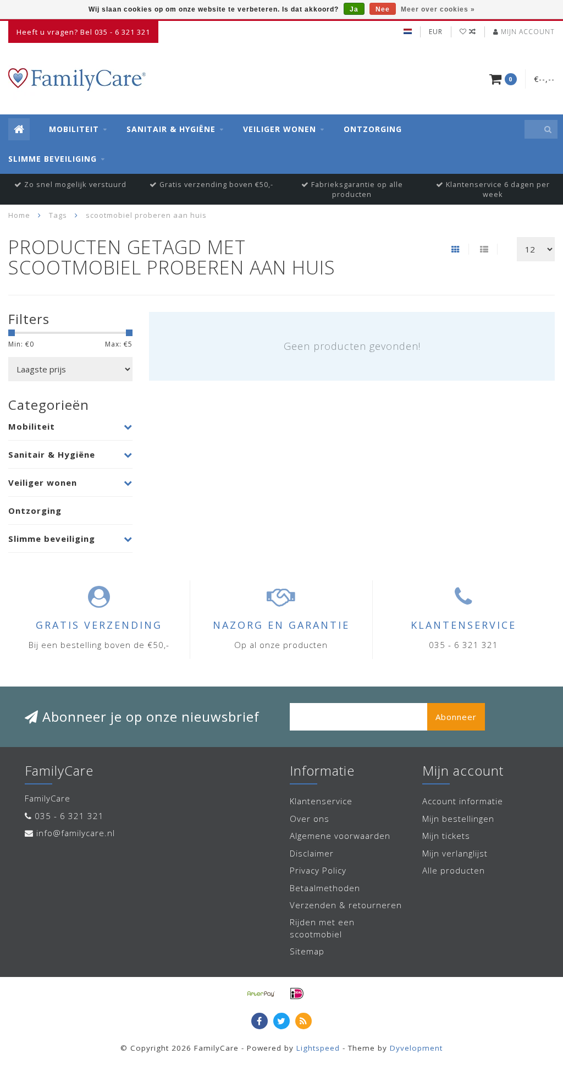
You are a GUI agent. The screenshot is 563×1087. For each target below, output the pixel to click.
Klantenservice (321, 800)
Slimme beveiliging (52, 158)
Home (19, 215)
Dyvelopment (416, 1048)
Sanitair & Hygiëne (171, 129)
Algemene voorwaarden (340, 835)
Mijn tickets (446, 835)
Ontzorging (373, 129)
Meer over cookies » (438, 9)
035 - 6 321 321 (69, 815)
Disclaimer (312, 853)
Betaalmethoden (325, 887)
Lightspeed (318, 1048)
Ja (354, 9)
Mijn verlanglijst (455, 853)
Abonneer (456, 716)
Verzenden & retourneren (346, 904)
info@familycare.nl (75, 832)
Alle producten (453, 870)
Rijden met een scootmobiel (322, 927)
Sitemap (307, 951)
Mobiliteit (74, 129)
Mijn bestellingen (458, 818)
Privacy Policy (318, 870)
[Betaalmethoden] (261, 993)
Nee (383, 9)
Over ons (309, 818)
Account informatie (462, 800)
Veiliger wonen (279, 129)
